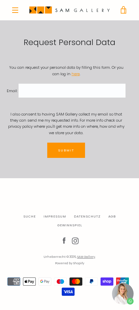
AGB (112, 216)
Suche (29, 216)
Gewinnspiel (69, 225)
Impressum (55, 216)
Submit (66, 150)
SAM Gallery (86, 257)
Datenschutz (87, 216)
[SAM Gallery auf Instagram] (75, 240)
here (76, 74)
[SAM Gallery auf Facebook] (64, 240)
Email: (12, 91)
